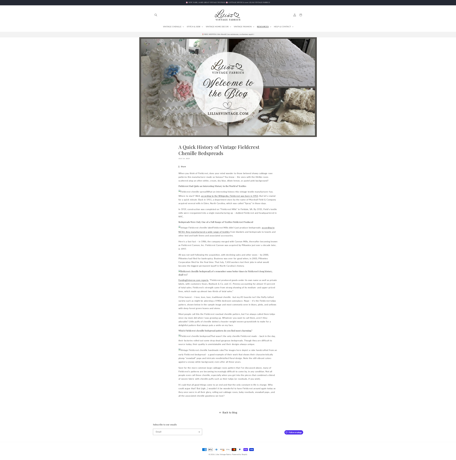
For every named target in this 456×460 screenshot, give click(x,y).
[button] (156, 15)
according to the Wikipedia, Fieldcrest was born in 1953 (229, 196)
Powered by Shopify (239, 454)
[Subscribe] (199, 432)
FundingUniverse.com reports (193, 280)
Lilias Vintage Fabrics (224, 454)
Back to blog (230, 412)
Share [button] (183, 166)
